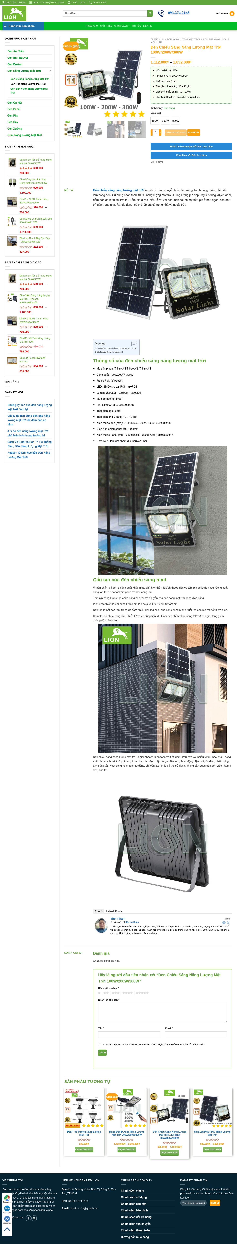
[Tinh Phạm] (101, 925)
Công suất (156, 113)
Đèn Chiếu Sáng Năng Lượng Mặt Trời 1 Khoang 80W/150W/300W (169, 1134)
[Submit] (150, 13)
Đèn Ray (12, 122)
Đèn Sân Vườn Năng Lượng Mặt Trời (29, 90)
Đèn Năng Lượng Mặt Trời (24, 71)
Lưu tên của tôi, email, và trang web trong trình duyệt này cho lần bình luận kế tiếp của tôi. (154, 1044)
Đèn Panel (13, 109)
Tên (101, 1028)
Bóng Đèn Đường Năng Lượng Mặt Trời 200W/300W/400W (126, 1133)
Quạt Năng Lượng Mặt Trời (24, 135)
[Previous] (70, 77)
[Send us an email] (34, 1218)
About (98, 911)
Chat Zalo (7, 1212)
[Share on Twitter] (159, 174)
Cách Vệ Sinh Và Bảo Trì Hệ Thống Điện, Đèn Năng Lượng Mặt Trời (29, 444)
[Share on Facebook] (153, 174)
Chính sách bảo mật (133, 1204)
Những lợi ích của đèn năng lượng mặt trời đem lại (29, 407)
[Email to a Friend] (165, 174)
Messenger (7, 1223)
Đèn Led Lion (132, 922)
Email (169, 1028)
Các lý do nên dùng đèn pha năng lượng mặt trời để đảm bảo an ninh (28, 420)
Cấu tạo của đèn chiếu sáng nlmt (110, 351)
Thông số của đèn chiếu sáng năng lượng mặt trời (116, 348)
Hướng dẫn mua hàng (135, 1237)
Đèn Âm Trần (15, 51)
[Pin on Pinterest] (170, 174)
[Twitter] (228, 922)
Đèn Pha (12, 115)
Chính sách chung (132, 1190)
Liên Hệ (147, 26)
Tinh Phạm (117, 918)
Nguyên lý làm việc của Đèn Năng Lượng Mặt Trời (28, 455)
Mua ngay (193, 132)
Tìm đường (7, 1202)
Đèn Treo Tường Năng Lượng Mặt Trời (84, 1133)
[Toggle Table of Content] (132, 343)
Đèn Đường (14, 64)
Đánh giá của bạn (108, 988)
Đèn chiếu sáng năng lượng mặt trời (118, 190)
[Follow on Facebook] (28, 1218)
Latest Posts (114, 911)
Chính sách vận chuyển (136, 1224)
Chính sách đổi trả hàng (136, 1217)
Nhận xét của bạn (108, 999)
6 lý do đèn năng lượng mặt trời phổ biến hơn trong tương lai (28, 433)
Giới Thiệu (106, 26)
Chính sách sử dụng (134, 1197)
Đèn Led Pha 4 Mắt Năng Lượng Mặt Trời (212, 1133)
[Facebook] (224, 922)
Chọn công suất (84, 1149)
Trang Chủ (91, 26)
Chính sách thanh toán (135, 1230)
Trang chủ (157, 39)
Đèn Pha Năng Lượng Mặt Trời (28, 84)
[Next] (140, 77)
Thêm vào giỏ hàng (176, 132)
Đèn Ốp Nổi (14, 102)
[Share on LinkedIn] (176, 174)
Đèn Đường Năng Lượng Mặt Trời (29, 79)
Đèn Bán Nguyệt (17, 57)
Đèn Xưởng (14, 128)
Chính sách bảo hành (134, 1210)
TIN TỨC (136, 26)
